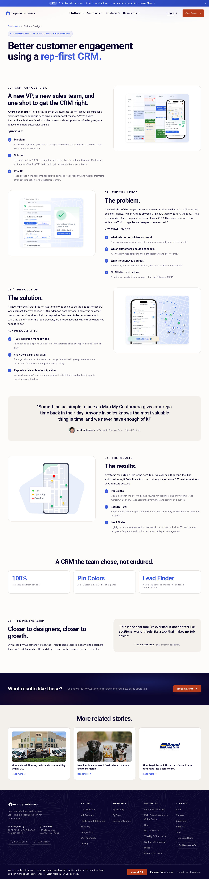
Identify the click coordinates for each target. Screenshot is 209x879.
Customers (113, 13)
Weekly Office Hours (155, 836)
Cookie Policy (72, 873)
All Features (87, 815)
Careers (180, 815)
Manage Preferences (161, 872)
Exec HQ (85, 826)
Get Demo (193, 13)
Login (170, 13)
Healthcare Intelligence (93, 821)
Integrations (87, 832)
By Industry (118, 809)
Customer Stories (122, 821)
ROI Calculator (152, 830)
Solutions (93, 13)
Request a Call (189, 845)
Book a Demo (187, 688)
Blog (146, 825)
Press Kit (148, 847)
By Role (117, 815)
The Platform (88, 809)
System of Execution (155, 842)
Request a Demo (184, 838)
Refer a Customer (153, 853)
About (179, 809)
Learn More (146, 3)
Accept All (137, 872)
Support (180, 826)
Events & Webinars (154, 809)
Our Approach (88, 838)
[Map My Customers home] (21, 13)
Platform (75, 13)
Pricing (84, 843)
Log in (179, 832)
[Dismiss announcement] (205, 3)
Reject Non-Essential (189, 872)
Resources (130, 13)
